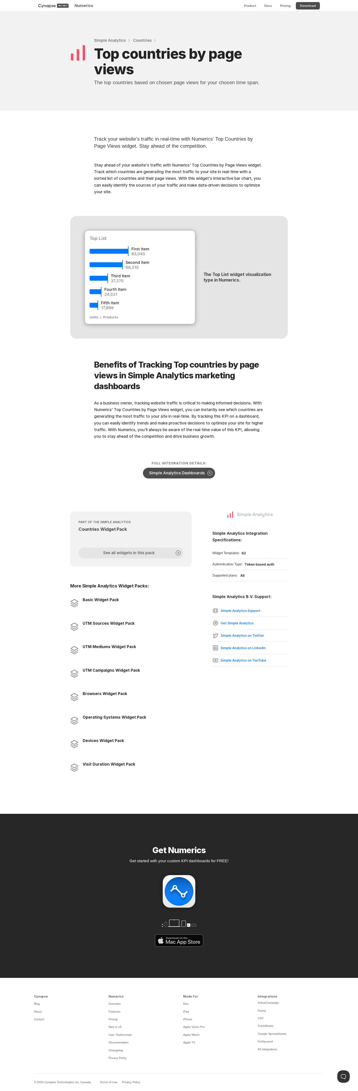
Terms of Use (108, 1082)
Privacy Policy (131, 1082)
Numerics (84, 5)
